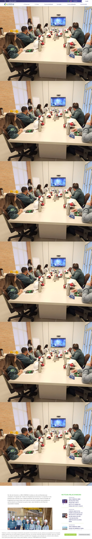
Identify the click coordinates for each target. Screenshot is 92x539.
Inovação (59, 4)
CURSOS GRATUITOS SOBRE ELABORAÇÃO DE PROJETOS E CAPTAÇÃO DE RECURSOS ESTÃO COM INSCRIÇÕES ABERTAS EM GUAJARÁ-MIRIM (76, 516)
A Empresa (26, 4)
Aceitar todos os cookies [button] (70, 534)
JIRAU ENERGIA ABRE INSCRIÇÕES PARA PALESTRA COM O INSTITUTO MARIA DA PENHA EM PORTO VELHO (76, 503)
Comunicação (83, 4)
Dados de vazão (12, 1)
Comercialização (71, 4)
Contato (75, 1)
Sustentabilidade (48, 4)
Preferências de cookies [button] (84, 534)
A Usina (37, 4)
